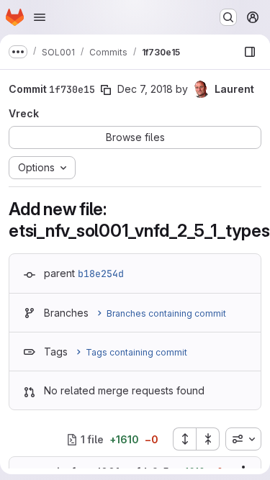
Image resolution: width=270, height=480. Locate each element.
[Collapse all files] (208, 438)
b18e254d (101, 273)
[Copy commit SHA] (105, 90)
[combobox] (243, 438)
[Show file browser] (249, 51)
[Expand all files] (184, 438)
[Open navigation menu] (39, 17)
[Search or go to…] (228, 17)
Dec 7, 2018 (145, 89)
